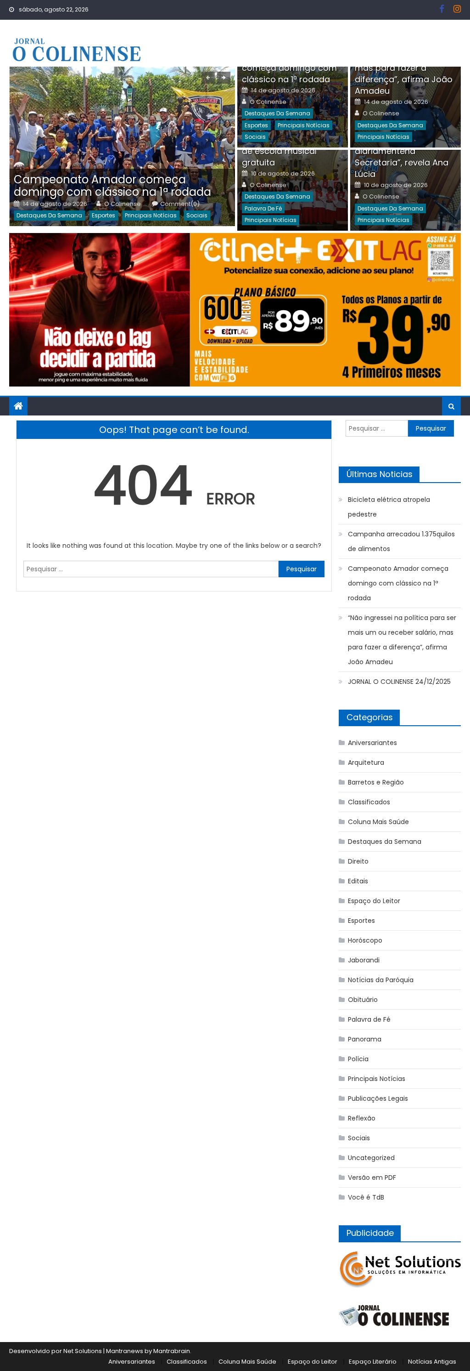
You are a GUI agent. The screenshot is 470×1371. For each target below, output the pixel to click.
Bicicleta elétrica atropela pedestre (389, 507)
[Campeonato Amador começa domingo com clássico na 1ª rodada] (122, 146)
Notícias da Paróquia (381, 979)
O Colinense (122, 204)
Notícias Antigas (432, 1361)
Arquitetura (366, 762)
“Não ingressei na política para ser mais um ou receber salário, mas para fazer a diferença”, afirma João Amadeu (402, 639)
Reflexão (361, 1118)
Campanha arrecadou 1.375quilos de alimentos (401, 541)
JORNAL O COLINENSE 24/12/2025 (399, 681)
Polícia (358, 1059)
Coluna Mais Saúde (378, 821)
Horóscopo (365, 940)
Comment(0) (180, 204)
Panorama (364, 1039)
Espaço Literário (373, 1361)
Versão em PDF (372, 1177)
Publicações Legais (378, 1098)
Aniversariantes (372, 742)
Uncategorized (371, 1157)
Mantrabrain (171, 1351)
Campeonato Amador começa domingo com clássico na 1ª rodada (112, 185)
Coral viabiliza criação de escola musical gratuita (287, 151)
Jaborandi (364, 960)
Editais (358, 881)
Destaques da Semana (49, 215)
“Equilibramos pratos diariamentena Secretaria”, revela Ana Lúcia (401, 157)
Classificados (369, 802)
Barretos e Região (376, 782)
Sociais (196, 215)
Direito (358, 861)
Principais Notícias (151, 215)
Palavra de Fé (263, 208)
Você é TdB (366, 1197)
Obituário (363, 999)
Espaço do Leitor (374, 900)
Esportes (103, 215)
